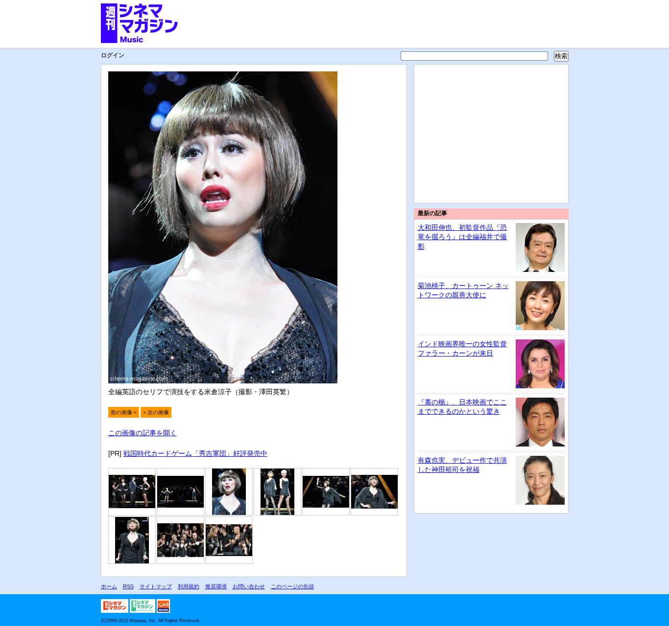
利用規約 (188, 586)
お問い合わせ (249, 586)
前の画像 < (124, 412)
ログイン (112, 55)
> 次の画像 (156, 412)
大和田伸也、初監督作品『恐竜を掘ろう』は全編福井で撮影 (462, 237)
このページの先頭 (292, 586)
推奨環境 (216, 586)
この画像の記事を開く (142, 433)
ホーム (109, 586)
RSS (128, 586)
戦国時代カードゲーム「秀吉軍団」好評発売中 (195, 453)
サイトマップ (156, 586)
